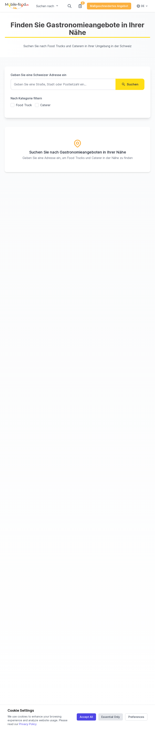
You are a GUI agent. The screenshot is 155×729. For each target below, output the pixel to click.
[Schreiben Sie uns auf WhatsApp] (145, 719)
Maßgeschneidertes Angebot (109, 6)
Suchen (132, 84)
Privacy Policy (28, 724)
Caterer (45, 105)
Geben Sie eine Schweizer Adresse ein (38, 75)
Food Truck (24, 105)
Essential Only (110, 716)
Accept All (86, 716)
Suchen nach (45, 6)
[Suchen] (69, 6)
